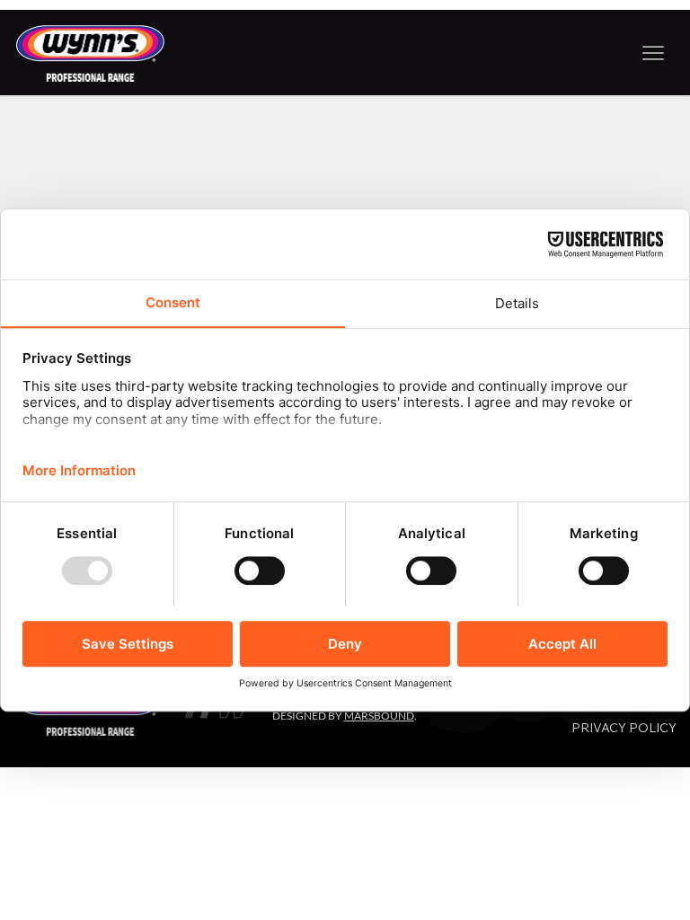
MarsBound (379, 715)
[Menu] (654, 52)
